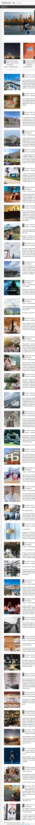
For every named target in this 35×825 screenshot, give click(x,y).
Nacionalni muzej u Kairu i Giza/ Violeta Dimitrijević (12, 63)
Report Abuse (27, 824)
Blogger (22, 824)
